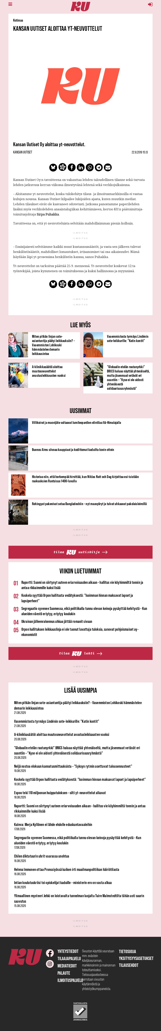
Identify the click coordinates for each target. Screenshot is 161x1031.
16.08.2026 (20, 861)
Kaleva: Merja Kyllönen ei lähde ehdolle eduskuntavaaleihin (53, 824)
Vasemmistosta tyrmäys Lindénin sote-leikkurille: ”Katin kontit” (127, 338)
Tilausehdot (128, 965)
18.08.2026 (20, 784)
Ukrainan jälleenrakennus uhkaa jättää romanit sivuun (56, 621)
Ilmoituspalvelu (70, 980)
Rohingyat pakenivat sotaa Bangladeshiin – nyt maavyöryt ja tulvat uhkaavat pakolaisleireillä (89, 504)
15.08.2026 (20, 906)
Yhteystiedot (68, 951)
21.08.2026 (20, 713)
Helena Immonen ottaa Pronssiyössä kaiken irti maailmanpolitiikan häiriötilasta (66, 869)
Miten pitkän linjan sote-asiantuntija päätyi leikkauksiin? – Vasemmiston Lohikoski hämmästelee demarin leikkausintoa (53, 345)
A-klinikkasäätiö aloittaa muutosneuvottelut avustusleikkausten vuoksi (49, 371)
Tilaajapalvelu (69, 958)
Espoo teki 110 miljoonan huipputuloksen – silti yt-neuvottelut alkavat (60, 792)
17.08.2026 (19, 829)
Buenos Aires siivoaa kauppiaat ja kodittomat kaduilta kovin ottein (73, 449)
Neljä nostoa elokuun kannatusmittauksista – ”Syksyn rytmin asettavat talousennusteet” (73, 766)
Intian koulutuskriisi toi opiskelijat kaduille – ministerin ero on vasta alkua (63, 882)
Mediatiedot (67, 965)
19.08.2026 (20, 771)
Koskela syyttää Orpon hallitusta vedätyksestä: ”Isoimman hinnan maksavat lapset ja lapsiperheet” (80, 779)
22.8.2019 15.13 (140, 152)
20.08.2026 (20, 739)
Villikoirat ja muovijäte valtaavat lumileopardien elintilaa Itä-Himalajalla (76, 422)
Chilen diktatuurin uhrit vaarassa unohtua (41, 856)
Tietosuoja (127, 951)
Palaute (64, 973)
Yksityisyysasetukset (136, 958)
